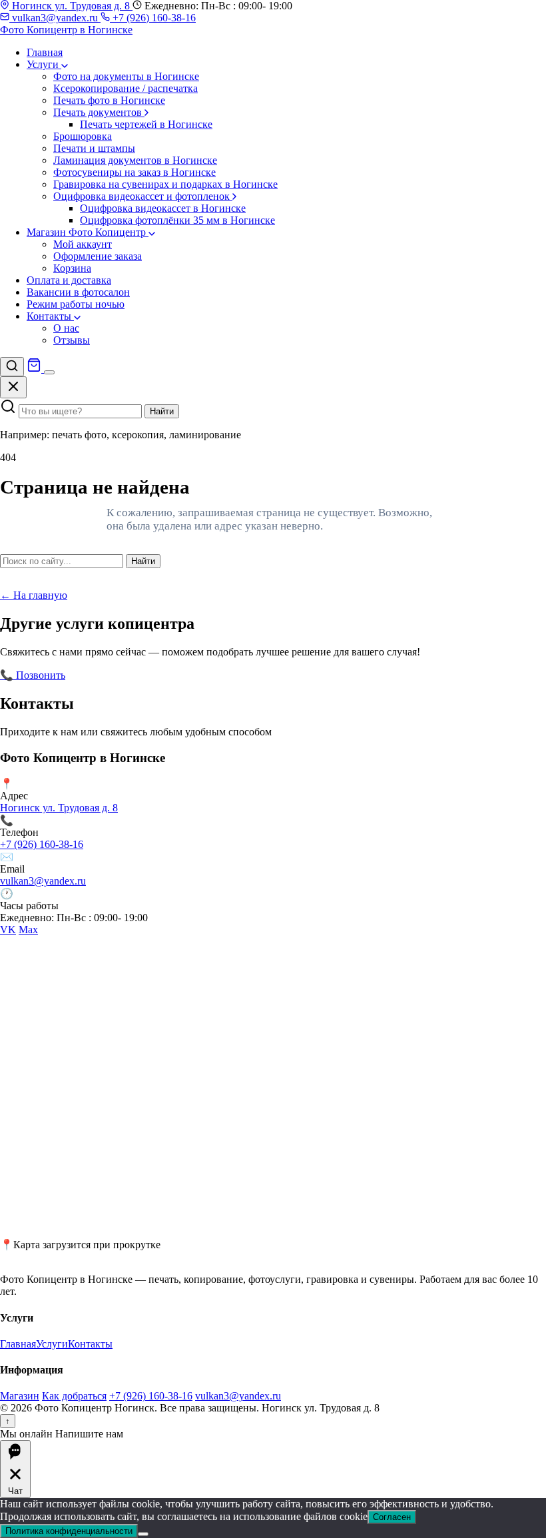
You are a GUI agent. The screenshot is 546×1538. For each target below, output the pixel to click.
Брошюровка (82, 136)
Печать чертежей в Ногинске (146, 124)
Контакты (50, 316)
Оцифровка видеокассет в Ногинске (163, 208)
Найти (162, 411)
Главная (45, 52)
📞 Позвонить (32, 675)
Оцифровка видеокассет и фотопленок (142, 196)
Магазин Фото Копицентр (87, 232)
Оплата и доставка (69, 280)
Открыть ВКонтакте (114, 675)
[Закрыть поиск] (13, 387)
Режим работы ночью (76, 304)
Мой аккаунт (82, 244)
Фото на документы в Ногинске (126, 76)
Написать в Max (199, 675)
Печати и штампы (94, 148)
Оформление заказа (97, 256)
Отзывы (71, 340)
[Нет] (143, 1534)
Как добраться (74, 1395)
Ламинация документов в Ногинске (135, 160)
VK (8, 929)
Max (28, 929)
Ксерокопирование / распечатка (125, 88)
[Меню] (49, 372)
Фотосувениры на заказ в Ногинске (134, 172)
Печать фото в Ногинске (109, 100)
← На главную (33, 595)
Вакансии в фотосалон (78, 292)
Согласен (392, 1517)
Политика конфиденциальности (69, 1531)
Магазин (19, 1395)
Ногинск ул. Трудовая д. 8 (71, 5)
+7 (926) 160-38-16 (153, 17)
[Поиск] (12, 366)
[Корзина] (35, 368)
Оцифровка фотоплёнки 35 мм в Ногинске (177, 220)
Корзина (72, 268)
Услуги (44, 64)
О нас (66, 328)
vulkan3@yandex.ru (55, 17)
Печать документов (98, 112)
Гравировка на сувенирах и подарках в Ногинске (165, 184)
